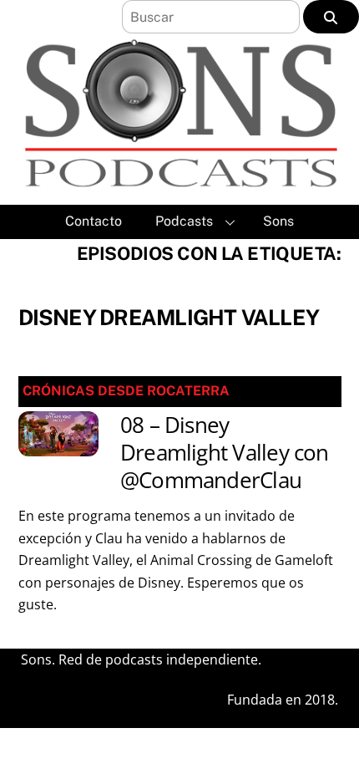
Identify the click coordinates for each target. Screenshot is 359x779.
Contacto (93, 221)
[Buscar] (331, 16)
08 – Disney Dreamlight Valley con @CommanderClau (224, 453)
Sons (278, 221)
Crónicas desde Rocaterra (126, 391)
